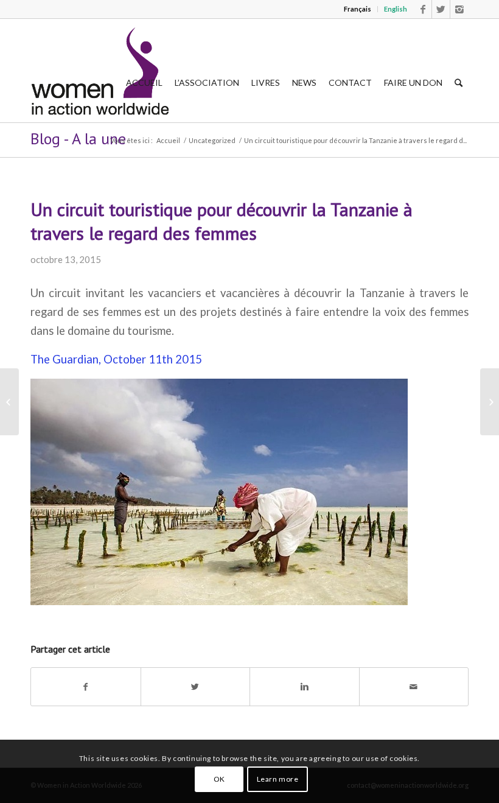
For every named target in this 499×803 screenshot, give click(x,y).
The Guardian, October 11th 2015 (116, 359)
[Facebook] (422, 9)
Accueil (168, 140)
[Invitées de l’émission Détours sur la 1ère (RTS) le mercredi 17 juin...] (9, 401)
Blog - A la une (78, 138)
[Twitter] (441, 9)
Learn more (278, 779)
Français (357, 9)
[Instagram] (459, 9)
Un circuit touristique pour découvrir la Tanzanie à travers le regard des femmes (221, 221)
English (395, 9)
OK (219, 779)
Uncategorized (212, 140)
